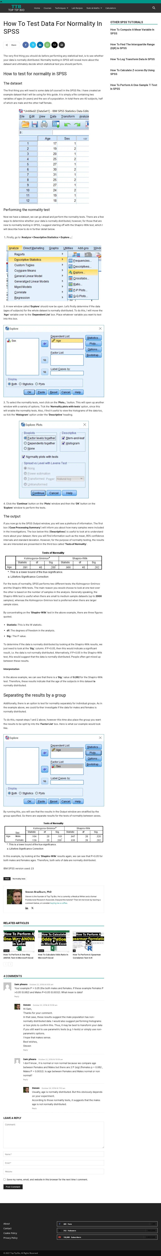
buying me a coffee (58, 903)
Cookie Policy (10, 1233)
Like (153, 1224)
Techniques (60, 8)
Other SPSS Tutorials (126, 22)
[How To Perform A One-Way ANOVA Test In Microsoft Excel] (19, 941)
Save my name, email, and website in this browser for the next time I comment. (47, 1179)
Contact (7, 1228)
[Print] (62, 45)
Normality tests (19, 878)
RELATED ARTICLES (16, 923)
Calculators (110, 8)
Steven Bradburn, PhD (38, 891)
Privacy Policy (10, 1237)
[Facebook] (25, 45)
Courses (47, 8)
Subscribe (150, 1237)
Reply (16, 996)
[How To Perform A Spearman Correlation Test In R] (88, 941)
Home (37, 8)
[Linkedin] (40, 45)
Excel (6, 951)
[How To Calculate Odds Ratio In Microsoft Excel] (53, 941)
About (6, 1223)
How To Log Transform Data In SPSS (132, 59)
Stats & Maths (93, 8)
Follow (151, 1230)
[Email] (54, 45)
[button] (154, 8)
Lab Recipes (77, 8)
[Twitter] (33, 45)
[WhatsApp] (47, 45)
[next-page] (10, 964)
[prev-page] (5, 964)
